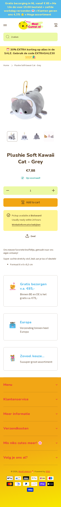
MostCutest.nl (24, 471)
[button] (56, 25)
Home (6, 65)
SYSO (48, 471)
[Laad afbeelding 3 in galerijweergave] (36, 136)
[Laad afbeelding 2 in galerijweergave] (24, 136)
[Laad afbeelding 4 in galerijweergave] (49, 136)
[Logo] (30, 25)
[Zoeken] (6, 37)
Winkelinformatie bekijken (26, 224)
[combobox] (30, 37)
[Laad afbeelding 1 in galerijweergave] (12, 136)
